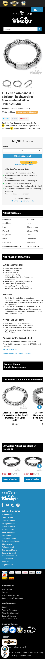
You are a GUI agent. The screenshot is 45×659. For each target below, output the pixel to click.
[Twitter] (7, 506)
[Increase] (39, 150)
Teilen (15, 119)
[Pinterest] (13, 506)
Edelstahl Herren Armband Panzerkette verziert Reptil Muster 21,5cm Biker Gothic (15, 416)
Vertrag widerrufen (19, 656)
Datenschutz (22, 653)
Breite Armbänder (8, 532)
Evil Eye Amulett (8, 529)
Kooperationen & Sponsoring (12, 598)
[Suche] (40, 29)
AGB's (13, 653)
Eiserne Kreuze (7, 518)
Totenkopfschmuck (9, 538)
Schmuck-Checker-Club (10, 595)
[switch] (5, 655)
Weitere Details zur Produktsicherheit (17, 353)
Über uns (5, 592)
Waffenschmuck (8, 547)
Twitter (6, 119)
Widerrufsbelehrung (35, 653)
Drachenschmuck (8, 526)
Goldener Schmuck (9, 553)
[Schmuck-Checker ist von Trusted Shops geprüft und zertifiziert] (20, 630)
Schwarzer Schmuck (9, 556)
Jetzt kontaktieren (9, 349)
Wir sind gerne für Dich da (24, 201)
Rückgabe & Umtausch (10, 613)
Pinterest (24, 119)
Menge (5, 146)
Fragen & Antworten (9, 610)
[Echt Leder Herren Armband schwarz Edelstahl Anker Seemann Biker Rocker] (11, 463)
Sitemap (30, 656)
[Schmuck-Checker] (22, 17)
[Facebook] (2, 506)
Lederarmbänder (8, 559)
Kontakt (5, 607)
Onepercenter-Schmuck (11, 541)
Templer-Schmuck (8, 520)
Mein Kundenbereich (9, 619)
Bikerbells (5, 562)
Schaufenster (7, 589)
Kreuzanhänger (7, 515)
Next (39, 406)
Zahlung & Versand (9, 616)
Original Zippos (7, 565)
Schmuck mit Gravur (9, 550)
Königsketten (7, 544)
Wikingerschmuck (8, 523)
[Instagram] (18, 506)
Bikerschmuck (7, 535)
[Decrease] (5, 150)
